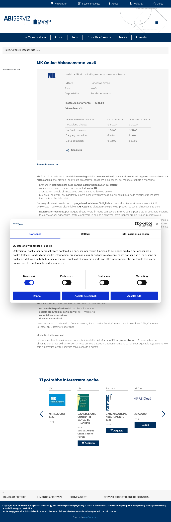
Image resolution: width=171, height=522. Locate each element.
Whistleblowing (10, 508)
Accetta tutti (134, 295)
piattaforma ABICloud (107, 340)
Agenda (141, 37)
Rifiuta (37, 295)
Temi (74, 37)
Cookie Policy (159, 505)
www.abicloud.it (129, 340)
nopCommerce (91, 517)
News (123, 37)
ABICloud (140, 414)
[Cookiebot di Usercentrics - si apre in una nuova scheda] (137, 224)
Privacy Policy (145, 505)
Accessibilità (25, 508)
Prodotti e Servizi (99, 37)
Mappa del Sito (129, 505)
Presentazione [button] (46, 164)
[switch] (66, 282)
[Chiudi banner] (157, 224)
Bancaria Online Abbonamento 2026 (116, 417)
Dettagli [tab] (85, 233)
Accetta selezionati (85, 295)
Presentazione (11, 69)
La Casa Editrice (35, 37)
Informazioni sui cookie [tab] (135, 233)
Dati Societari (114, 505)
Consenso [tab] (35, 233)
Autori (59, 37)
